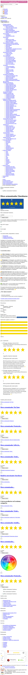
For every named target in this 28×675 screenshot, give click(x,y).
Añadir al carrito (4, 217)
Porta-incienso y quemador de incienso (14, 48)
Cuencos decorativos (10, 66)
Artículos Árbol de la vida (11, 101)
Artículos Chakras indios (11, 102)
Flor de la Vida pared (10, 122)
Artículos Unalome (10, 131)
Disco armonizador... (7, 487)
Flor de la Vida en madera (11, 120)
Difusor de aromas (9, 41)
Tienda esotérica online (8, 606)
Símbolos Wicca (6, 132)
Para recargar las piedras (8, 29)
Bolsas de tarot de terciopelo (11, 79)
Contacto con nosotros (7, 628)
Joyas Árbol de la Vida (10, 58)
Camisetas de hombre (10, 97)
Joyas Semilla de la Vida (11, 61)
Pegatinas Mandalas (10, 88)
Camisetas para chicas (10, 95)
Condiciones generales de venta (9, 601)
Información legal (6, 600)
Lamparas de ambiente (10, 51)
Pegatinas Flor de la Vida (11, 86)
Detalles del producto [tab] (7, 236)
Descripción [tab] (5, 235)
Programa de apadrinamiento (9, 627)
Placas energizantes (10, 26)
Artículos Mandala (9, 107)
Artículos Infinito (9, 130)
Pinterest (5, 644)
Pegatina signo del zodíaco (11, 89)
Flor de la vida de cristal (11, 121)
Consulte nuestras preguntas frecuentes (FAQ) (10, 298)
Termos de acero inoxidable (11, 27)
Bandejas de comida (10, 39)
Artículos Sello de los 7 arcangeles (13, 115)
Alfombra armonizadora (11, 50)
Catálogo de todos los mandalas (9, 605)
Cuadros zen (8, 54)
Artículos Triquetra (9, 134)
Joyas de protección (10, 57)
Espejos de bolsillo (9, 69)
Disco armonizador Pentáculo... (11, 426)
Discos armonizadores (10, 30)
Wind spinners (9, 45)
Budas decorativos (9, 125)
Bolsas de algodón (9, 78)
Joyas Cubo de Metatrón (11, 60)
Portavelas (8, 46)
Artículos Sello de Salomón (11, 114)
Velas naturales (9, 47)
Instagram (5, 645)
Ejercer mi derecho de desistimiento (8, 667)
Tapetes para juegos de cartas (12, 75)
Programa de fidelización (8, 626)
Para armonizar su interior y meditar (10, 43)
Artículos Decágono (10, 104)
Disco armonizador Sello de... (10, 445)
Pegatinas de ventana (7, 92)
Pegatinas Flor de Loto (10, 87)
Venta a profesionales (7, 636)
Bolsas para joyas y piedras (11, 32)
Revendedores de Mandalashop (9, 625)
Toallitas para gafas (10, 71)
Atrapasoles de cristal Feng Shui (12, 44)
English (6, 9)
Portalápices (8, 34)
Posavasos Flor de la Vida (11, 123)
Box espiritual (6, 81)
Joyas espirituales (6, 55)
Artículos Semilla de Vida (11, 106)
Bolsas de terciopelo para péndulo (13, 80)
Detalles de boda (6, 637)
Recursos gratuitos (7, 630)
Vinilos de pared (9, 53)
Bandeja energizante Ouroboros (11, 475)
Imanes (7, 68)
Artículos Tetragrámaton (11, 117)
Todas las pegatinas (10, 83)
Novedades (5, 618)
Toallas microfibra (9, 73)
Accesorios (5, 65)
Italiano (5, 12)
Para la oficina (6, 33)
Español (6, 11)
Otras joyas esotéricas (10, 64)
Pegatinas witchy (9, 90)
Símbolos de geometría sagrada (9, 100)
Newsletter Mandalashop (8, 616)
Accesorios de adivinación (8, 74)
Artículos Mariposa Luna (11, 138)
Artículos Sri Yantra (10, 111)
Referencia (3, 300)
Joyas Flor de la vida (10, 59)
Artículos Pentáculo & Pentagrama (13, 109)
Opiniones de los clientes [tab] (8, 238)
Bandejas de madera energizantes (12, 31)
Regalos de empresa (7, 638)
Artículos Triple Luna (10, 136)
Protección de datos (7, 603)
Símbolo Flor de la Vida (8, 118)
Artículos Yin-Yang (10, 129)
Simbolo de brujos (7, 137)
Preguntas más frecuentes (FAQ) (9, 612)
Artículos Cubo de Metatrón (11, 103)
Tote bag (7, 72)
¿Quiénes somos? (6, 602)
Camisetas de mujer (10, 94)
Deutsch (6, 13)
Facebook (5, 642)
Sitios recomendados (7, 617)
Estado (2, 314)
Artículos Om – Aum (10, 128)
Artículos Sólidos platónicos (11, 110)
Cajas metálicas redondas (11, 40)
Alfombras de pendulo (10, 76)
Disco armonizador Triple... (10, 457)
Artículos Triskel (9, 113)
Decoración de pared (7, 52)
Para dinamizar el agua (7, 25)
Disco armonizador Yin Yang (10, 407)
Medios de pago (6, 614)
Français (6, 10)
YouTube (5, 643)
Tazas (7, 38)
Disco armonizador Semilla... (10, 523)
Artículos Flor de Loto (10, 127)
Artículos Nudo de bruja (11, 135)
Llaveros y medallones (10, 67)
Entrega (4, 615)
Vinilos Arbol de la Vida (11, 85)
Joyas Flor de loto (9, 62)
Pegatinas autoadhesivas (8, 82)
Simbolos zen (6, 124)
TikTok (4, 647)
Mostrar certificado (21, 317)
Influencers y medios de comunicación (11, 640)
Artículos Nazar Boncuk (11, 116)
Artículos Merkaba (9, 108)
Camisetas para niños (10, 96)
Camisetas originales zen (8, 93)
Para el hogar (6, 37)
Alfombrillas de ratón (10, 36)
